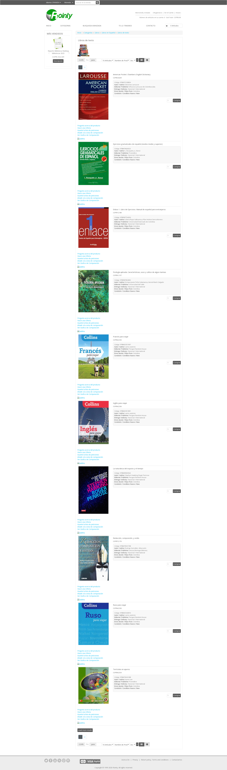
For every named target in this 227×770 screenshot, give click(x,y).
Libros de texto (123, 33)
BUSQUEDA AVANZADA (92, 26)
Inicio (48, 26)
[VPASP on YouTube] (55, 760)
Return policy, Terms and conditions (155, 760)
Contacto (150, 26)
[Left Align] (141, 60)
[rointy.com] (78, 15)
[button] (48, 51)
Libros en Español (109, 33)
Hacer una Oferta (84, 128)
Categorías (88, 33)
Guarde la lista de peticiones (88, 130)
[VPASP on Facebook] (50, 760)
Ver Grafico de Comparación (88, 135)
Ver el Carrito (169, 13)
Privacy (135, 760)
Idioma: (52, 2)
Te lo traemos (125, 26)
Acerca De (125, 760)
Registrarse (158, 13)
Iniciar (178, 13)
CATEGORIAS (65, 26)
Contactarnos (177, 760)
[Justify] (147, 60)
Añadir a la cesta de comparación (90, 133)
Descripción (58, 61)
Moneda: (68, 2)
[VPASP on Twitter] (46, 760)
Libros (97, 33)
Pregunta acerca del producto (88, 125)
